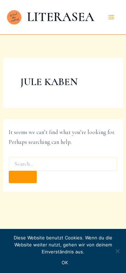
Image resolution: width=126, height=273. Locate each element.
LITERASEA (60, 16)
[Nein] (117, 250)
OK (65, 262)
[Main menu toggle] (111, 17)
